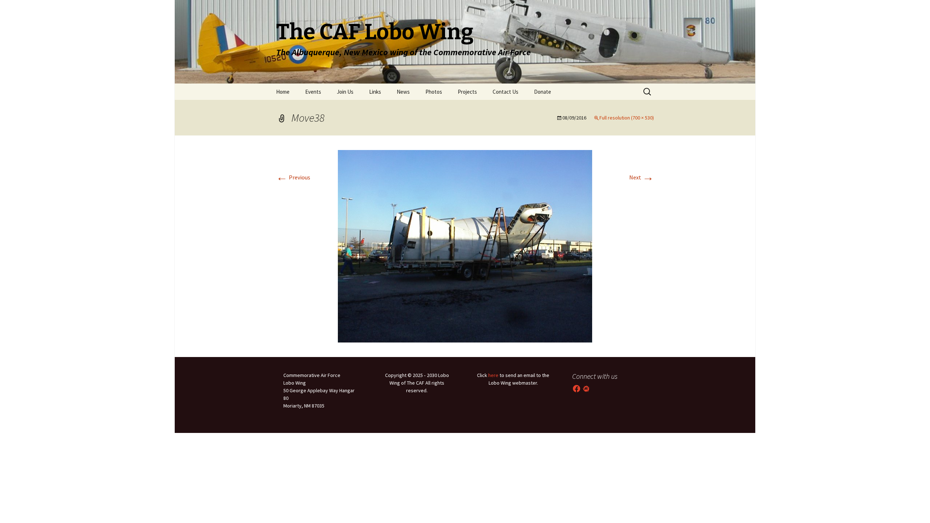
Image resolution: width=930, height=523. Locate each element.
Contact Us (505, 91)
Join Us (345, 91)
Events (313, 91)
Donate (542, 91)
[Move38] (465, 245)
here (493, 375)
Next (641, 177)
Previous (293, 177)
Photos (433, 91)
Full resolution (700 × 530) (626, 117)
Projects (467, 91)
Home (283, 91)
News (403, 91)
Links (375, 91)
